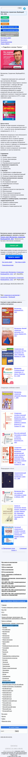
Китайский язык (7, 688)
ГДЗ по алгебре (6, 564)
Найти (3, 719)
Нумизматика (6, 676)
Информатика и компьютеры (11, 656)
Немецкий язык (7, 692)
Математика (6, 631)
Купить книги (14, 257)
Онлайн (5, 627)
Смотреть (5, 23)
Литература (6, 635)
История (5, 660)
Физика (5, 633)
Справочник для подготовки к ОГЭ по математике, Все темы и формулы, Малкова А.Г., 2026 (20, 352)
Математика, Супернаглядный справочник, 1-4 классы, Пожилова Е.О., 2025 (19, 372)
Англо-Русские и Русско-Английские (13, 684)
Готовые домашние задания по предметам (14, 607)
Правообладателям (7, 265)
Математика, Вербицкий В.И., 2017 (19, 310)
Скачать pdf (14, 245)
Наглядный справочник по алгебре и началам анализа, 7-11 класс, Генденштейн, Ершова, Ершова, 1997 (20, 532)
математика (4, 297)
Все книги (4, 714)
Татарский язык (7, 694)
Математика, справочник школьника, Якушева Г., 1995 (20, 394)
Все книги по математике (9, 562)
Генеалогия (6, 664)
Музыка (5, 650)
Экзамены (5, 614)
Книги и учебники (7, 621)
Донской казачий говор (9, 707)
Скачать (5, 17)
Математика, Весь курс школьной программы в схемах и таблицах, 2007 (20, 494)
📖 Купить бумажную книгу (10, 27)
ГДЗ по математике (7, 569)
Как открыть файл (6, 38)
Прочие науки (6, 680)
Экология (5, 662)
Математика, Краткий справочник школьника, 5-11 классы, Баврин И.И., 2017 (20, 332)
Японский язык (7, 709)
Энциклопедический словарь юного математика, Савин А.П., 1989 (20, 475)
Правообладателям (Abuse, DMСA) (6, 43)
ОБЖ (4, 643)
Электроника (6, 666)
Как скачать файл (7, 262)
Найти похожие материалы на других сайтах (9, 34)
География (6, 648)
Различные (6, 678)
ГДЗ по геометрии (7, 567)
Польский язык (7, 702)
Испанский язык (7, 711)
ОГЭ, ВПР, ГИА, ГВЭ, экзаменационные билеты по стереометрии (14, 594)
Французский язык (8, 690)
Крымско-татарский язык (10, 700)
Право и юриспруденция (10, 668)
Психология (6, 637)
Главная (4, 605)
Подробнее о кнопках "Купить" (12, 47)
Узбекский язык (7, 705)
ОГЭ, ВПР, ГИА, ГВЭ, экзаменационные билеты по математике (14, 590)
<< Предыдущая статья (8, 548)
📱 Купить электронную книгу (9, 30)
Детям (4, 674)
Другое (4, 716)
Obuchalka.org (8, 751)
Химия (4, 654)
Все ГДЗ (4, 610)
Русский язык (6, 629)
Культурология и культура (10, 658)
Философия (6, 641)
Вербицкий (12, 297)
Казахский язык (7, 696)
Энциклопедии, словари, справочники (13, 623)
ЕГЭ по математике (8, 572)
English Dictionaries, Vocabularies (12, 686)
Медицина (5, 672)
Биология (5, 652)
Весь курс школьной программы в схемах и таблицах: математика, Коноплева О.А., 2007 (20, 437)
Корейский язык (7, 698)
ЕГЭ (3, 612)
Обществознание (8, 639)
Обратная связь (6, 721)
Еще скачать (4, 20)
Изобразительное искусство (11, 646)
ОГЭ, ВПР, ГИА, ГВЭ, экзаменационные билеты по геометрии (14, 586)
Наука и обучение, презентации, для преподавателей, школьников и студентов (14, 618)
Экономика (6, 670)
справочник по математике (12, 295)
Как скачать (4, 40)
